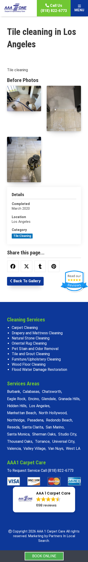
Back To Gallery (26, 281)
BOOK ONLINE (44, 556)
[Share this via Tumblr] (40, 266)
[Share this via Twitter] (26, 266)
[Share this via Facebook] (13, 266)
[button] (44, 499)
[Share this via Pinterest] (54, 266)
